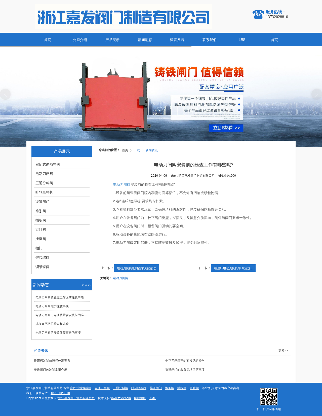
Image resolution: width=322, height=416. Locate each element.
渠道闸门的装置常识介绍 (50, 369)
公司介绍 (80, 39)
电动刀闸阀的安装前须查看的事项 (58, 332)
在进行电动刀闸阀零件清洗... (233, 268)
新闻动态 (145, 39)
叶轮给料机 (44, 192)
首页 (47, 39)
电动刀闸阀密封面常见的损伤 (136, 268)
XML (152, 398)
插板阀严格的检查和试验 (52, 323)
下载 (137, 150)
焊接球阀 (42, 257)
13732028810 (60, 393)
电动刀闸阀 (122, 184)
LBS (242, 39)
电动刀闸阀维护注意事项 (52, 306)
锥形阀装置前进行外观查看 (52, 360)
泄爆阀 (40, 238)
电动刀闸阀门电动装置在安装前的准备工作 (62, 315)
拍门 (39, 247)
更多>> (86, 284)
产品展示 (112, 39)
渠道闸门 (42, 201)
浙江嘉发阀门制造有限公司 (76, 398)
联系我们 (210, 39)
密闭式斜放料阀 (47, 164)
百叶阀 (40, 229)
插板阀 (40, 219)
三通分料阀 (44, 182)
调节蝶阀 (42, 266)
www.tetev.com (121, 398)
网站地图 (140, 398)
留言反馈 (177, 39)
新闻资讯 (152, 150)
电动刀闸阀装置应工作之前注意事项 (59, 297)
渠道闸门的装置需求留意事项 (185, 369)
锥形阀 (40, 210)
